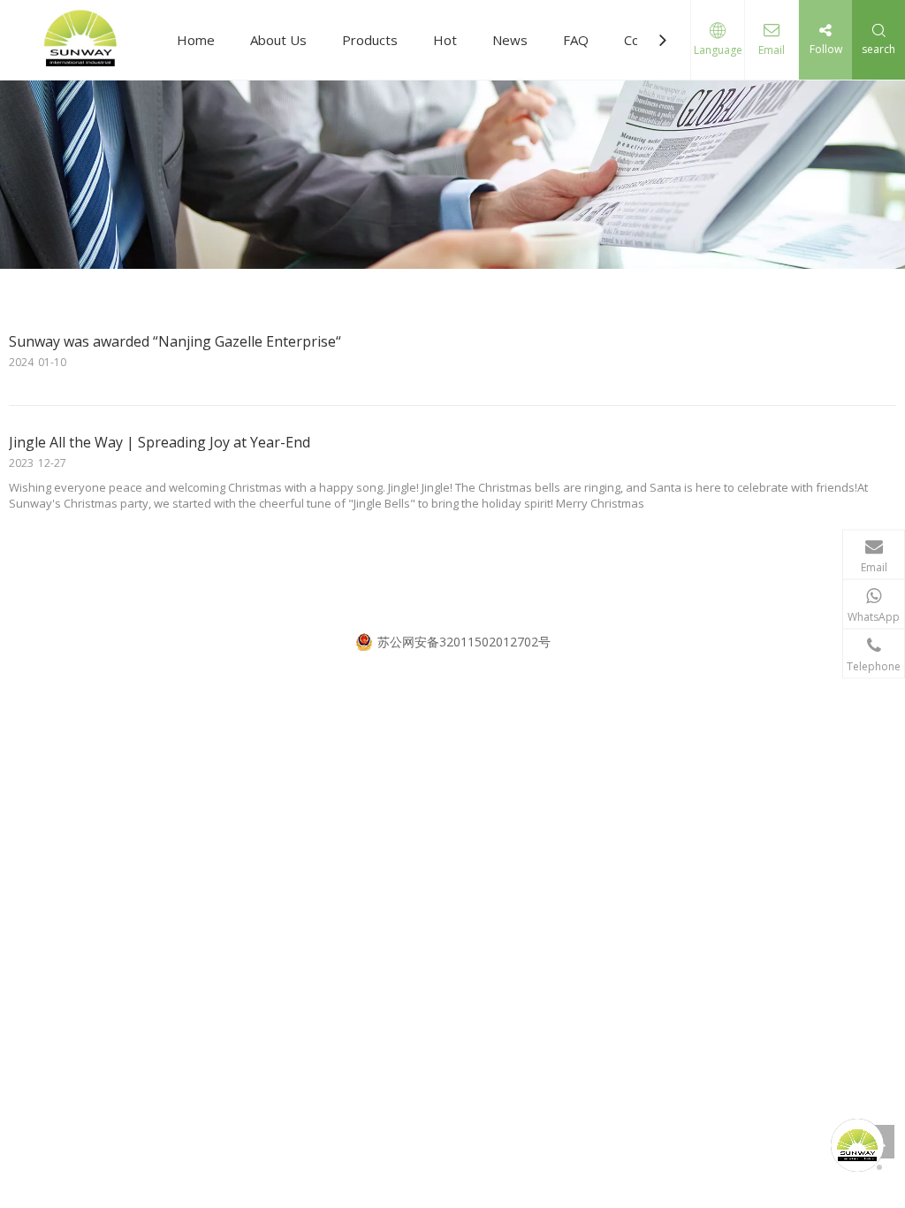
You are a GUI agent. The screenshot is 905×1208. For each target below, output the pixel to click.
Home (196, 40)
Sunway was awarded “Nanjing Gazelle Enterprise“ (175, 341)
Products (370, 40)
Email (771, 49)
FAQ (576, 40)
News (510, 40)
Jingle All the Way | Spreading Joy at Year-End (159, 442)
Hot (445, 40)
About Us (278, 40)
